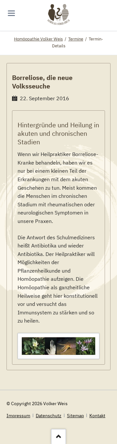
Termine (75, 39)
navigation (11, 13)
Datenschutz (48, 416)
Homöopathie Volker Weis (38, 39)
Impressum (18, 416)
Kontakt (97, 416)
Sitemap (75, 416)
